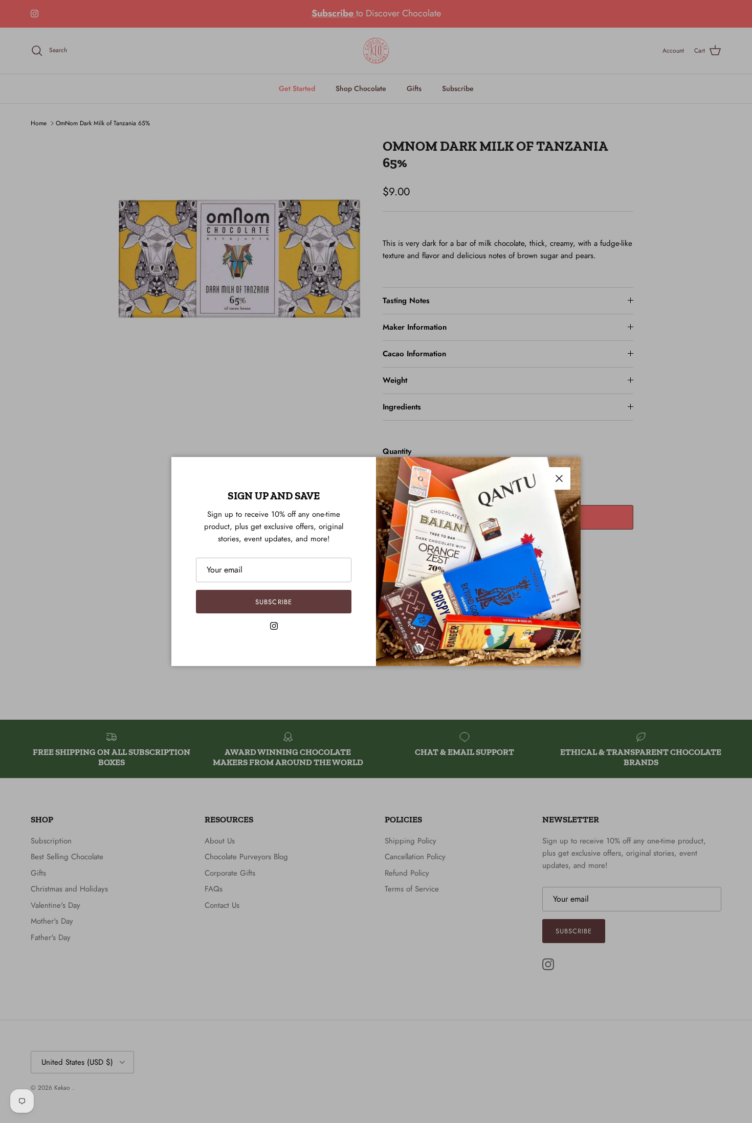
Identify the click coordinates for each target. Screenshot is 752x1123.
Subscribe (273, 602)
